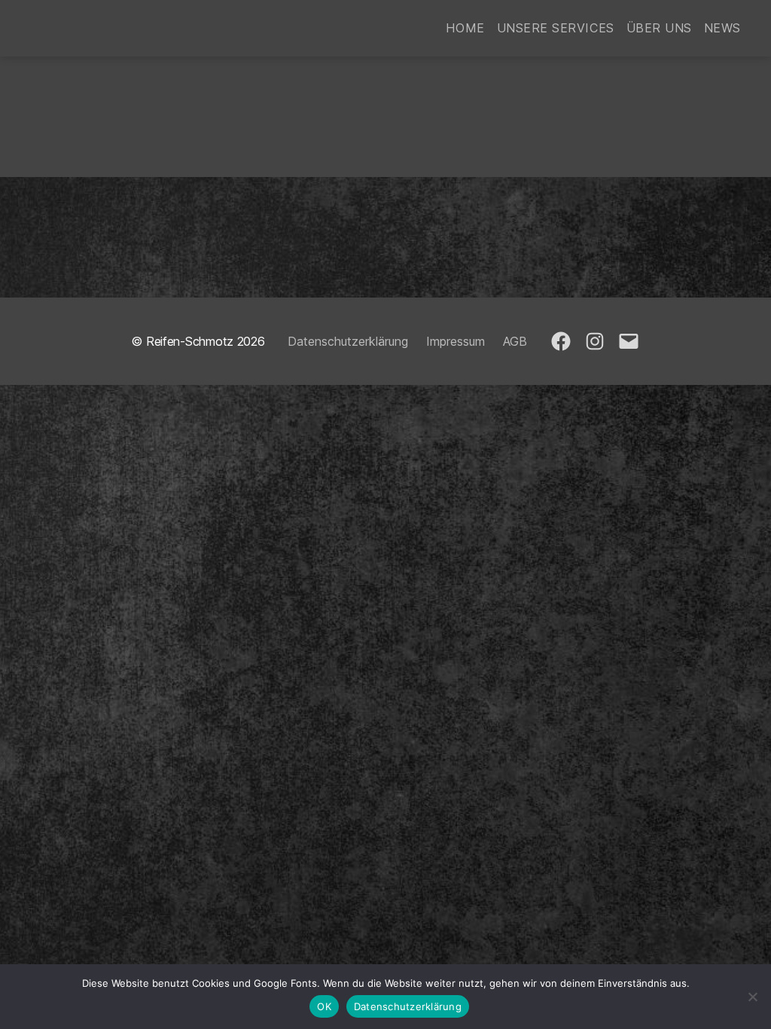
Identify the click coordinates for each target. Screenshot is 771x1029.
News (722, 28)
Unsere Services (555, 28)
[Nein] (752, 996)
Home (465, 28)
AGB (515, 341)
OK (324, 1006)
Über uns (659, 28)
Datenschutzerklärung (348, 341)
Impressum (455, 341)
